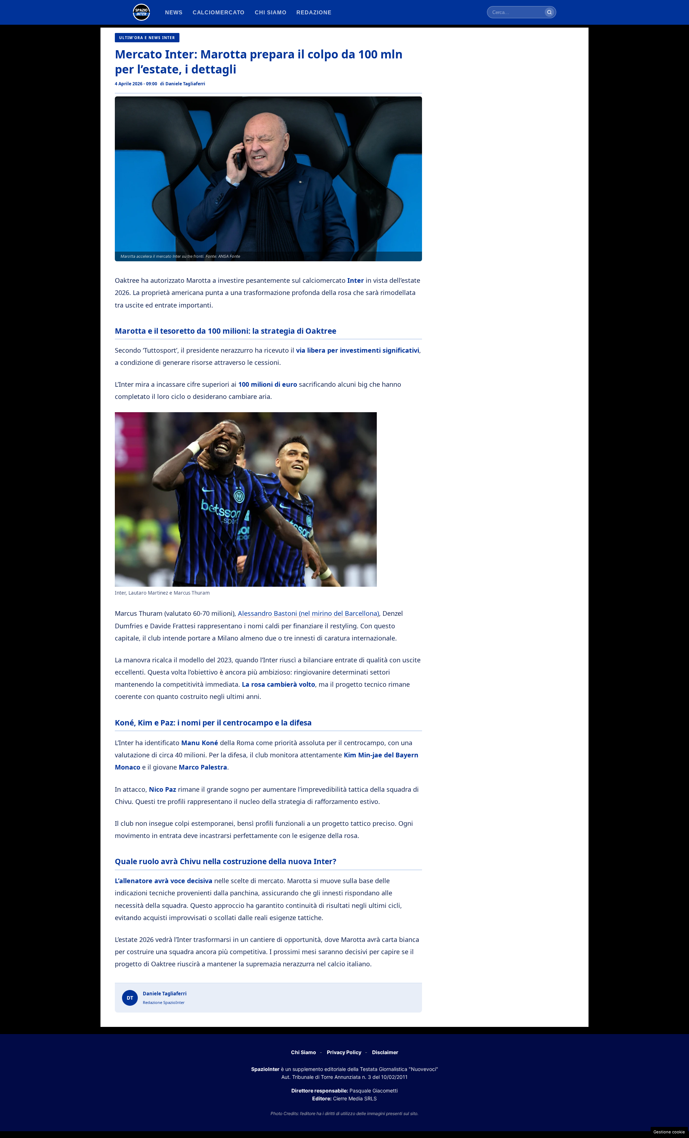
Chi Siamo (303, 1052)
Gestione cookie (669, 1131)
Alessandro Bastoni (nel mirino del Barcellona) (308, 613)
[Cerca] (549, 12)
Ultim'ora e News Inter (147, 37)
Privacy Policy (344, 1052)
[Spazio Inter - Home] (141, 12)
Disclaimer (385, 1052)
